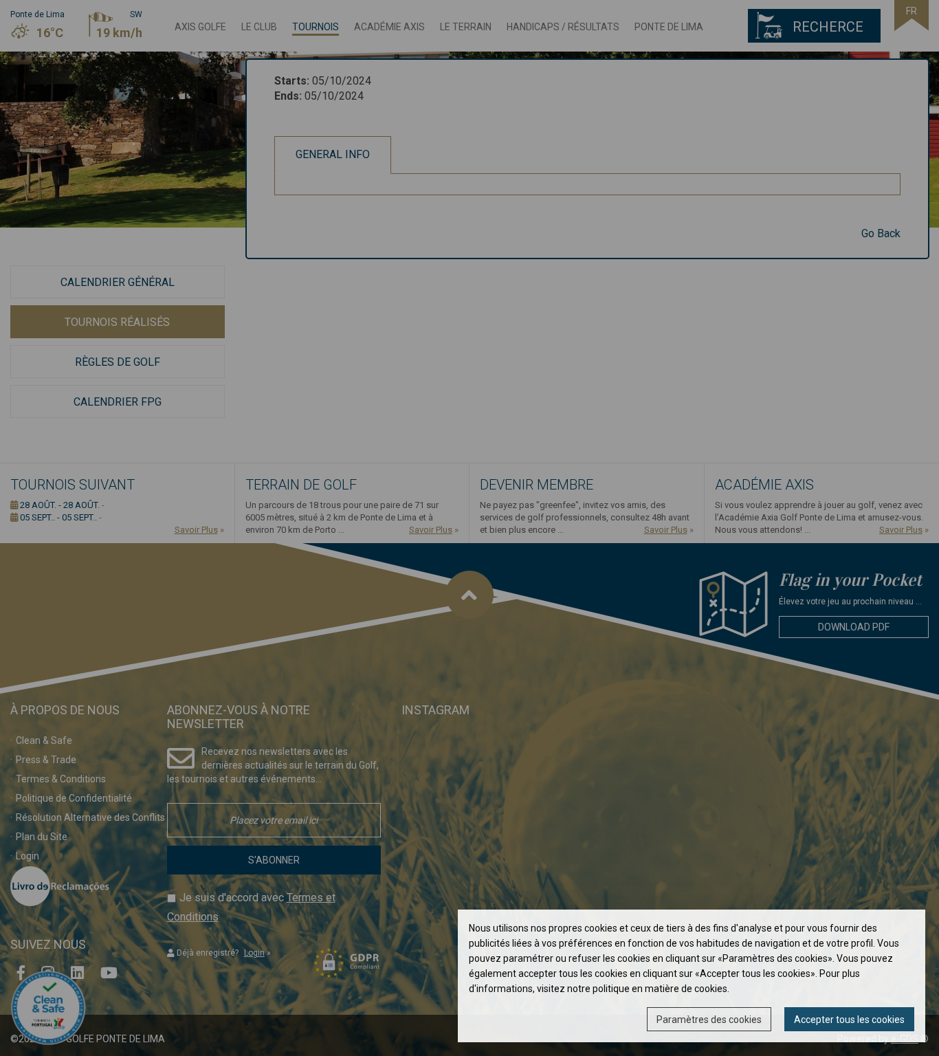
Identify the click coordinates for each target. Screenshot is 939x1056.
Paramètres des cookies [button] (709, 1019)
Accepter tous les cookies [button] (849, 1019)
